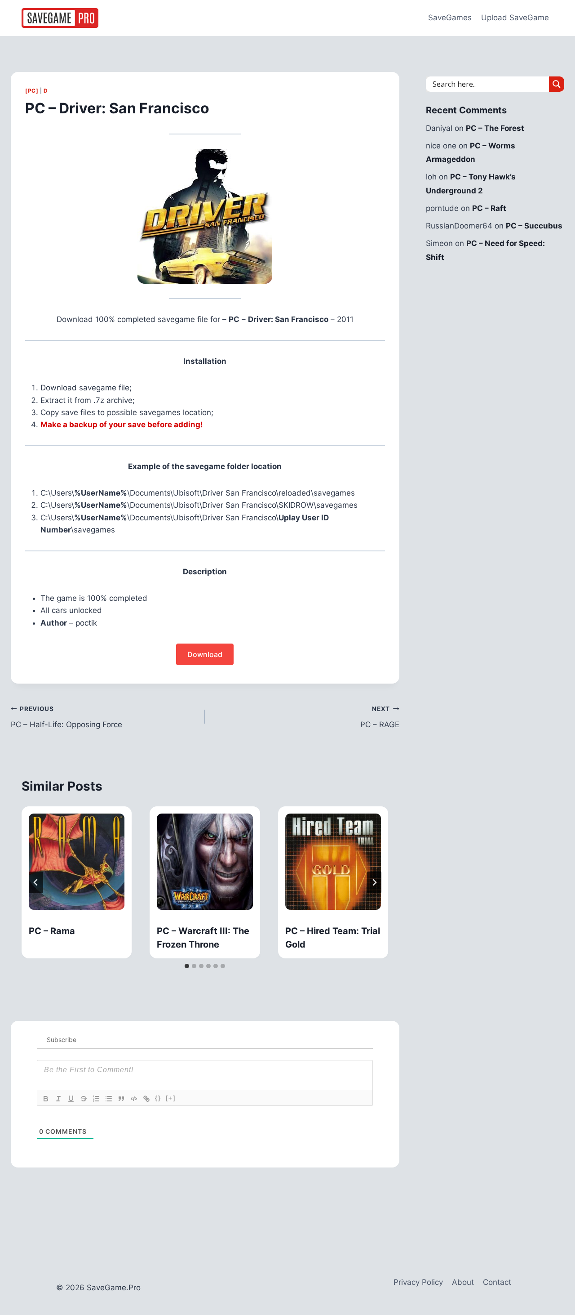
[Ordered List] (96, 1098)
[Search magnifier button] (556, 84)
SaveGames (450, 17)
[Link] (146, 1098)
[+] (171, 1098)
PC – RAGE (379, 717)
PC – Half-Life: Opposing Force (66, 717)
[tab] (187, 966)
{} (158, 1098)
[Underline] (71, 1098)
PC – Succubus (534, 225)
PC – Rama (52, 931)
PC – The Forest (495, 128)
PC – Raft (489, 208)
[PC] (31, 90)
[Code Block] (134, 1098)
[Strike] (83, 1098)
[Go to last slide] (36, 882)
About (463, 1282)
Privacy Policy (418, 1282)
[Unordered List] (108, 1098)
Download (204, 654)
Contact (497, 1282)
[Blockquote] (121, 1098)
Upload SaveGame (515, 17)
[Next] (374, 882)
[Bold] (46, 1098)
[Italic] (58, 1098)
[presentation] (77, 861)
